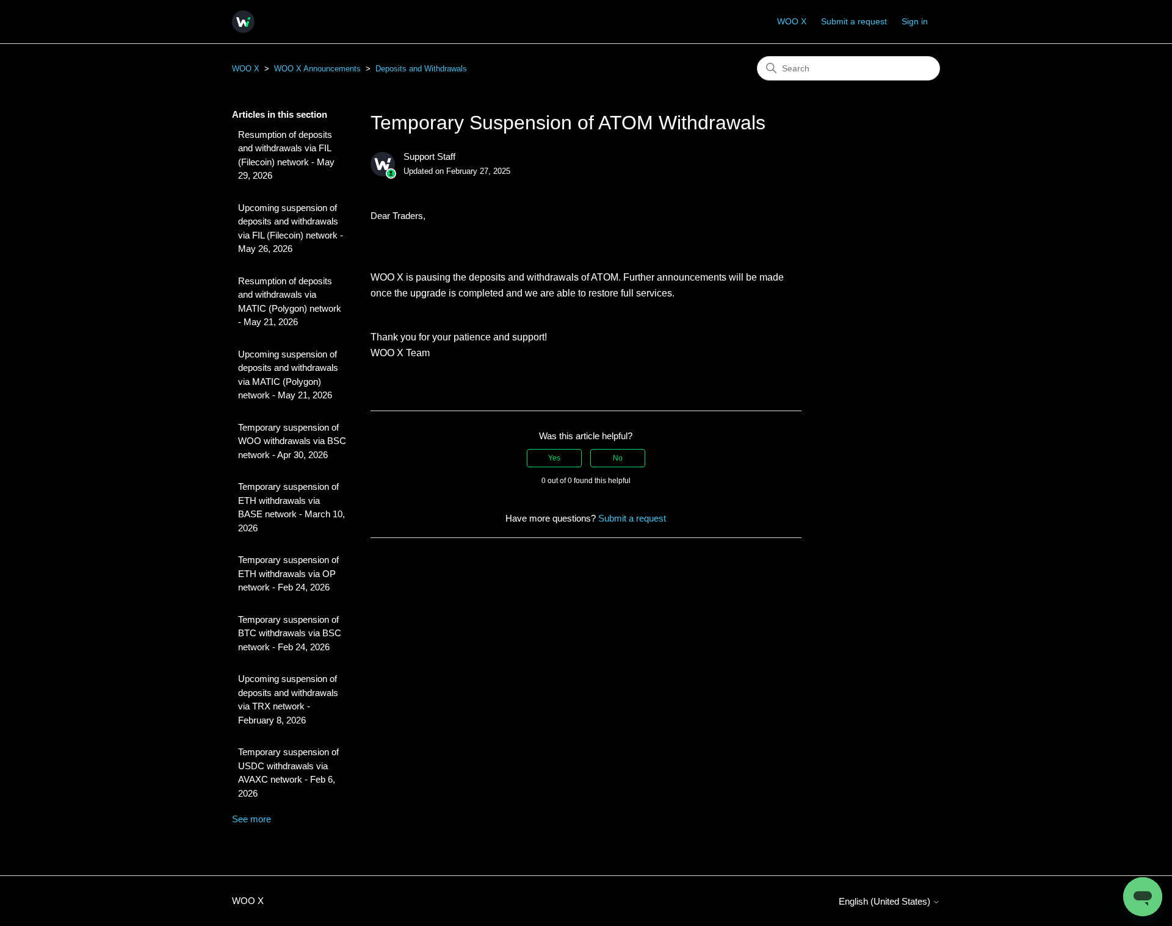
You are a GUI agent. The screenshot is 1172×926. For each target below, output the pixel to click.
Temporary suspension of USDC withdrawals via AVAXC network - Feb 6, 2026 (288, 773)
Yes (554, 458)
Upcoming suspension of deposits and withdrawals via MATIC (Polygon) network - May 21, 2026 (288, 375)
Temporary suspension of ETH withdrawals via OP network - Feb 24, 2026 (288, 573)
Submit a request (854, 21)
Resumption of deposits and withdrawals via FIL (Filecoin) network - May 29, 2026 (286, 155)
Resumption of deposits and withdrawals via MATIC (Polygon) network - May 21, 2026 (289, 302)
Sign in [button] (915, 21)
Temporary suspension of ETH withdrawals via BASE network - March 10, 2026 (291, 507)
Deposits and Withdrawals (421, 68)
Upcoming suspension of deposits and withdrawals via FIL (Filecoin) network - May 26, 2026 (290, 228)
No (618, 458)
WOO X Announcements (317, 68)
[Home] (243, 21)
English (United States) (886, 901)
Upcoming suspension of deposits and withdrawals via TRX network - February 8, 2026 (288, 699)
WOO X (791, 21)
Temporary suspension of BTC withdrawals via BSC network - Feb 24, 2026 (289, 633)
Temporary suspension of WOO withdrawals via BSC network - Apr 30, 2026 (292, 441)
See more (251, 819)
